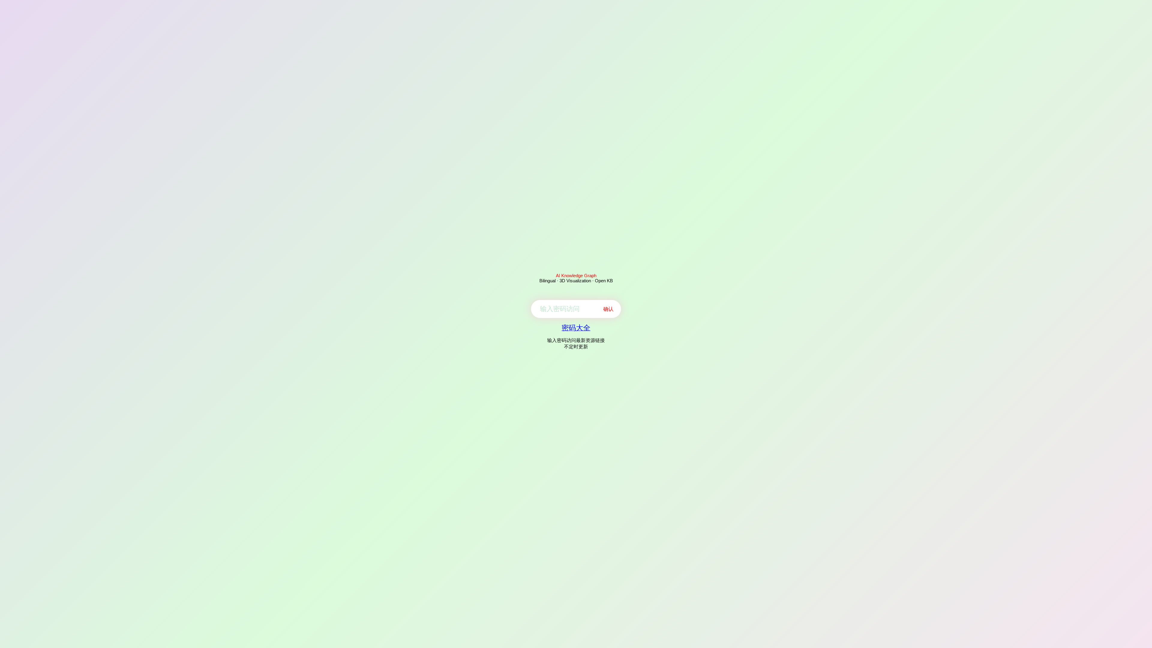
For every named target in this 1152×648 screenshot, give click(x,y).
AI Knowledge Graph (576, 275)
